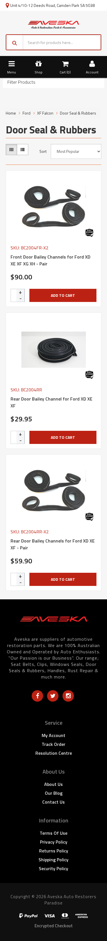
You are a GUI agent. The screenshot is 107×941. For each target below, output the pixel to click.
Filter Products (21, 82)
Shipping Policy (53, 859)
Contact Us (53, 801)
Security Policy (53, 868)
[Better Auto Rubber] (89, 233)
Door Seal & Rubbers (78, 113)
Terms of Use (53, 833)
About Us (53, 784)
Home (11, 113)
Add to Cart (63, 295)
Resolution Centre (53, 753)
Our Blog (53, 793)
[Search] (14, 42)
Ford (27, 113)
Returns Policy (53, 850)
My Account (53, 735)
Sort (43, 151)
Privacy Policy (53, 841)
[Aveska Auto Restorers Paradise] (53, 24)
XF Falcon (45, 113)
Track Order (53, 744)
